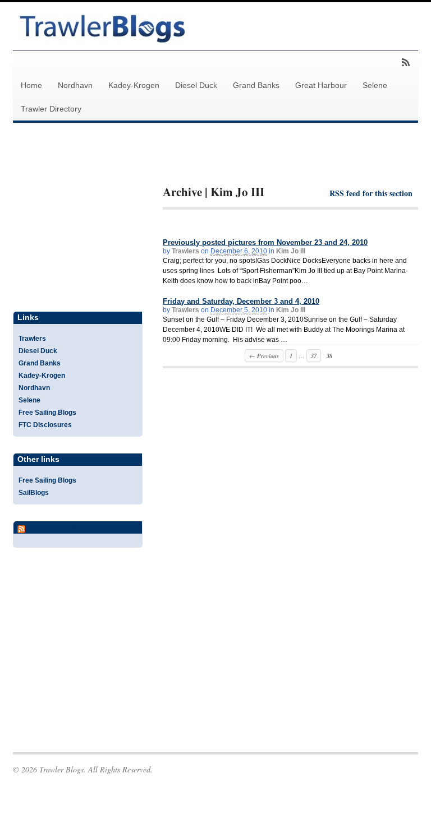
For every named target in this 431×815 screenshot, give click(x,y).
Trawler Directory (51, 108)
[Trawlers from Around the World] (103, 38)
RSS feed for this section (370, 193)
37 (314, 355)
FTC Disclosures (45, 425)
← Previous (264, 355)
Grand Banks (256, 85)
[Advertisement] (294, 163)
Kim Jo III (290, 251)
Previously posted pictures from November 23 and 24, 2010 (265, 242)
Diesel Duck (196, 85)
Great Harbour (321, 85)
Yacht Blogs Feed (61, 526)
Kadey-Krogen (133, 85)
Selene (375, 85)
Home (31, 85)
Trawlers (185, 251)
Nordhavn (75, 85)
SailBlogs (34, 493)
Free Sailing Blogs (47, 412)
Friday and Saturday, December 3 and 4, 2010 (241, 301)
